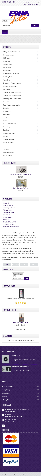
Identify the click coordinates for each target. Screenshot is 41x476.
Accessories (7, 70)
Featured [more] (10, 163)
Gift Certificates (9, 139)
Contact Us (7, 215)
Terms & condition (7, 386)
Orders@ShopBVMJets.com (13, 416)
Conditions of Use (9, 212)
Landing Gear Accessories (12, 99)
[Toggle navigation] (5, 32)
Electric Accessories (10, 86)
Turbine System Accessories (12, 95)
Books (5, 136)
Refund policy (6, 393)
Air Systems (7, 67)
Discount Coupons (9, 224)
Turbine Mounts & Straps (12, 92)
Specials (6, 130)
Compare (34, 264)
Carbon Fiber (7, 64)
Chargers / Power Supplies (12, 83)
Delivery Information (8, 400)
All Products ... (8, 155)
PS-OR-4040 (16, 356)
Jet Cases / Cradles (10, 124)
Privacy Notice (7, 210)
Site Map (6, 219)
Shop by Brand (8, 205)
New (6, 264)
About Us (6, 203)
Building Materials (9, 77)
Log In (31, 4)
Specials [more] (10, 310)
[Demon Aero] (18, 278)
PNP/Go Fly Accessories (11, 52)
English (27, 2)
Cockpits (6, 108)
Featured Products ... (10, 152)
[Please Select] (18, 274)
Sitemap (4, 396)
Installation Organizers (11, 74)
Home (25, 4)
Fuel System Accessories (11, 105)
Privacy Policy (6, 390)
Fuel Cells (6, 102)
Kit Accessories (8, 55)
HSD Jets (6, 58)
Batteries (6, 89)
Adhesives (6, 80)
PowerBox (7, 61)
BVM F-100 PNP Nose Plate (20, 366)
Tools (5, 117)
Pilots (5, 121)
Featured (15, 264)
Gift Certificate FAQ (9, 222)
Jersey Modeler (8, 142)
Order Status (7, 217)
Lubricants (7, 111)
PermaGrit (6, 114)
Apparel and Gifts (9, 133)
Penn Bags (7, 127)
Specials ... (6, 149)
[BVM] (18, 276)
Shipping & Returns (9, 208)
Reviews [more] (9, 286)
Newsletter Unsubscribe (11, 227)
